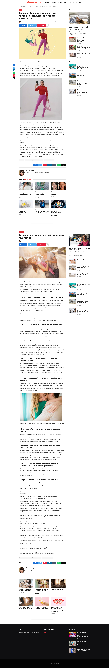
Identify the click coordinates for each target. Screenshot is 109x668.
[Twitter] (14, 68)
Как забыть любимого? (57, 589)
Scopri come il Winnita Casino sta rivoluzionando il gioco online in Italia (83, 47)
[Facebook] (14, 65)
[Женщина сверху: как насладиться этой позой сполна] (26, 601)
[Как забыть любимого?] (58, 583)
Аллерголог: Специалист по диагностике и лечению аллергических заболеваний (83, 39)
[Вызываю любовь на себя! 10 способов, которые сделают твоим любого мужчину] (42, 583)
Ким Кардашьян (39, 160)
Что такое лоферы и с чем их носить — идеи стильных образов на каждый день (42, 193)
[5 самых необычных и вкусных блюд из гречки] (72, 261)
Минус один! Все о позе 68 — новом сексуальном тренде (83, 54)
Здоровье (78, 2)
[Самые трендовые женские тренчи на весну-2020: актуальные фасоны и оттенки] (72, 650)
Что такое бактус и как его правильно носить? (83, 274)
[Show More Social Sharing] (47, 25)
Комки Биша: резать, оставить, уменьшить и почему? (57, 193)
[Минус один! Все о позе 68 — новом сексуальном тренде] (72, 55)
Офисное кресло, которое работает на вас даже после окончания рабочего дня (83, 91)
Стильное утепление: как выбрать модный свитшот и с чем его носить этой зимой (42, 212)
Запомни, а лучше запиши (24, 557)
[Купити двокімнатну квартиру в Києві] (72, 75)
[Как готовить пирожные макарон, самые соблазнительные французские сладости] (72, 634)
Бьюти (53, 2)
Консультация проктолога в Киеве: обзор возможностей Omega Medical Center (83, 66)
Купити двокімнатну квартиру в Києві (82, 74)
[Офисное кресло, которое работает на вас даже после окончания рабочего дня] (72, 91)
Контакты (46, 632)
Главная (47, 2)
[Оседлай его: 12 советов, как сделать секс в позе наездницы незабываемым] (26, 583)
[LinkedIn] (14, 70)
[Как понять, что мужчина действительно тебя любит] (42, 262)
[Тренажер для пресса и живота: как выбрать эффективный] (72, 643)
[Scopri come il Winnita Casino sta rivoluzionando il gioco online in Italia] (72, 47)
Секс (65, 2)
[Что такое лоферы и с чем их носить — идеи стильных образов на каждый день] (42, 186)
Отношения (21, 231)
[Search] (89, 2)
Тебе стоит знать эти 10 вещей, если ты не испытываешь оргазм (78, 26)
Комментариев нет (50, 21)
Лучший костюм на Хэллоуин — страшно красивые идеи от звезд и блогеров (25, 193)
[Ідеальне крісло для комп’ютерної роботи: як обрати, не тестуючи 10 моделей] (72, 82)
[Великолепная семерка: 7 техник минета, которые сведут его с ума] (42, 601)
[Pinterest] (14, 76)
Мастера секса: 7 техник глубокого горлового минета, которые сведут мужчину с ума (57, 609)
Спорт (71, 2)
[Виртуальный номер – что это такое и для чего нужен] (79, 240)
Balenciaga (21, 160)
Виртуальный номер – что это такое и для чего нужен (79, 248)
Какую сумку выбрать (30, 160)
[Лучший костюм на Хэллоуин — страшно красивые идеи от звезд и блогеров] (26, 186)
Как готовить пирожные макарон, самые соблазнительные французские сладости (82, 634)
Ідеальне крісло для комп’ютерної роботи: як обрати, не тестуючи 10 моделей (83, 82)
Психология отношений (47, 557)
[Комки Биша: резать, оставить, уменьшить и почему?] (58, 186)
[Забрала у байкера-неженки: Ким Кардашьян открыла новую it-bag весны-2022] (42, 43)
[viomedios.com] (34, 2)
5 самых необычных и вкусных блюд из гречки (83, 260)
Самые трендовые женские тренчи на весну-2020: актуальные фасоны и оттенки (83, 651)
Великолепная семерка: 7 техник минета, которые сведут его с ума (41, 609)
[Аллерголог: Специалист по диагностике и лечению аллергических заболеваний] (72, 39)
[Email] (14, 78)
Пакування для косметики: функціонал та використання (26, 211)
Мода (59, 2)
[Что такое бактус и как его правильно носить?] (72, 275)
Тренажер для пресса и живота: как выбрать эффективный (82, 643)
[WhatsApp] (14, 73)
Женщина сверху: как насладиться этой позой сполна (25, 609)
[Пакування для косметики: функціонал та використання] (26, 204)
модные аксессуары (48, 160)
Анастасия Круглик (26, 21)
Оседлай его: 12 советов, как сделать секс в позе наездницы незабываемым (26, 591)
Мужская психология (36, 557)
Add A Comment (42, 222)
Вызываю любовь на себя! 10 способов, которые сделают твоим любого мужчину (42, 591)
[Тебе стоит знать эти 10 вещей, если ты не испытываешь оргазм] (79, 18)
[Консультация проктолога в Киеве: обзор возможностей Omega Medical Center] (72, 66)
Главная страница (22, 6)
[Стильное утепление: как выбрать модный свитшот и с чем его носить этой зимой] (42, 204)
